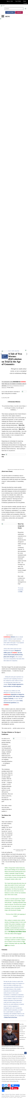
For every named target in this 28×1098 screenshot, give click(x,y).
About (24, 1)
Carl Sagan (22, 1094)
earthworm (17, 1096)
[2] (19, 510)
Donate (19, 12)
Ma (22, 572)
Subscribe (10, 12)
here (15, 427)
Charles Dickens (6, 1096)
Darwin (12, 1096)
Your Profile (18, 1)
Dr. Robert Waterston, (16, 640)
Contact (25, 3)
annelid (17, 1094)
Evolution (23, 1096)
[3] (6, 811)
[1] (23, 446)
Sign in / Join (10, 1)
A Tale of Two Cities (10, 1094)
